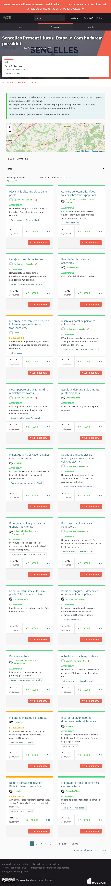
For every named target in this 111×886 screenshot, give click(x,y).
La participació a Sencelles (46, 864)
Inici (20, 26)
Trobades (21, 82)
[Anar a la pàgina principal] (7, 18)
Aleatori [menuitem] (10, 181)
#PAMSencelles (10, 47)
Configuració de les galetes (15, 871)
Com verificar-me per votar (15, 864)
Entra (99, 18)
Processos (56, 26)
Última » (75, 843)
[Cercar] (62, 18)
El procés (7, 82)
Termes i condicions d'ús (14, 867)
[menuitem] (74, 18)
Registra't (89, 18)
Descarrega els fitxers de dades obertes (50, 867)
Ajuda (91, 26)
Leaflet (79, 151)
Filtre (9, 168)
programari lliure (42, 879)
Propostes (37, 82)
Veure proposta (40, 242)
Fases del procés (12, 72)
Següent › (63, 843)
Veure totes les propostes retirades (91, 850)
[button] (9, 127)
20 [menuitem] (63, 177)
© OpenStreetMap (89, 151)
